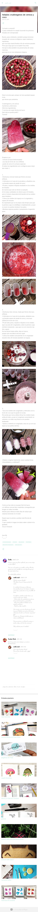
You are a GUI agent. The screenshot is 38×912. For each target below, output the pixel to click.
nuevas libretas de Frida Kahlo (11, 737)
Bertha (10, 559)
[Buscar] (35, 3)
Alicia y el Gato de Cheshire (10, 798)
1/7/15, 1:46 (19, 639)
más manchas (5, 717)
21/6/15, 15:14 (15, 559)
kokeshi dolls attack (7, 859)
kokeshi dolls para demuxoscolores (12, 839)
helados (21, 542)
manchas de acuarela (8, 900)
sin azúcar (18, 544)
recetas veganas (8, 544)
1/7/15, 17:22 (23, 646)
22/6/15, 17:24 (23, 577)
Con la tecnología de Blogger (20, 909)
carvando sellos (6, 880)
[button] (3, 23)
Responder (11, 635)
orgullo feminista (6, 778)
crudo (15, 542)
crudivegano (7, 542)
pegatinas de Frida (7, 757)
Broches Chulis (12, 639)
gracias (3, 819)
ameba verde (8, 3)
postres (28, 542)
